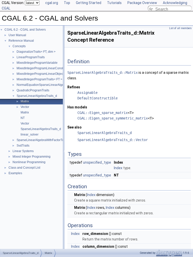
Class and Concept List (24, 167)
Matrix (25, 101)
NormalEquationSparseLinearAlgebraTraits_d (48, 85)
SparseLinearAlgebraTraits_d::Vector (112, 140)
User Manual (17, 35)
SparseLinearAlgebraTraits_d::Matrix (102, 73)
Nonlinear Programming (29, 162)
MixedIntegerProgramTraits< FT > (39, 79)
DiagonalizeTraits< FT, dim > (36, 51)
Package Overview (142, 3)
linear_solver (29, 134)
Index (118, 168)
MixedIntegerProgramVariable (37, 63)
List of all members (180, 28)
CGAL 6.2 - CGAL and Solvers (25, 29)
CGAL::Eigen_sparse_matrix (102, 113)
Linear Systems (23, 151)
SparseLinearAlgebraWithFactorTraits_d (44, 140)
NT (23, 118)
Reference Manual (21, 40)
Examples (15, 173)
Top (67, 3)
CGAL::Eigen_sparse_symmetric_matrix (112, 118)
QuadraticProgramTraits (33, 90)
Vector (25, 107)
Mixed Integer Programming (32, 156)
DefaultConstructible (97, 98)
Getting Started (88, 3)
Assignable (87, 93)
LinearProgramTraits (31, 57)
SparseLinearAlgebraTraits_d (37, 96)
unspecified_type (97, 162)
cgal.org (51, 3)
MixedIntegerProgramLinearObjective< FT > (46, 74)
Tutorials (114, 3)
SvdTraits (23, 145)
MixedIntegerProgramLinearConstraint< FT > (47, 68)
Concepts (19, 46)
